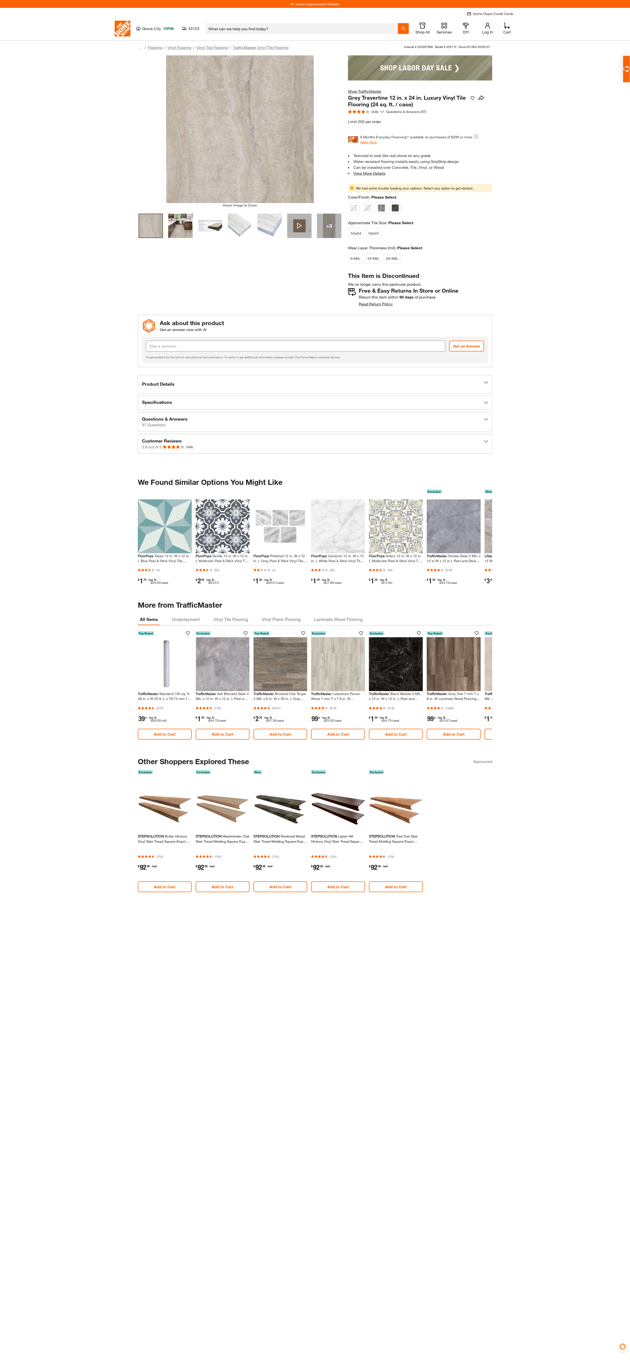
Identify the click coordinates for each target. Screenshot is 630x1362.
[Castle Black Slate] (395, 208)
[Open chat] (626, 69)
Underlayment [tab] (186, 619)
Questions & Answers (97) (406, 112)
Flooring (155, 47)
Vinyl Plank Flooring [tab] (281, 619)
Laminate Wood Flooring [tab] (338, 619)
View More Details (369, 173)
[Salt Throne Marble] (354, 208)
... (140, 48)
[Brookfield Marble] (367, 208)
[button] (315, 384)
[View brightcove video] (299, 226)
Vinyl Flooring (179, 47)
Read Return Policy (376, 303)
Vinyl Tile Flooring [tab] (231, 619)
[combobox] (301, 28)
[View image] (151, 226)
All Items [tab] (149, 619)
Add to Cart (164, 734)
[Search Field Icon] (403, 28)
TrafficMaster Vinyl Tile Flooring (260, 47)
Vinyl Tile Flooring (212, 47)
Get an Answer (466, 346)
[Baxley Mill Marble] (381, 208)
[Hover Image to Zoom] (240, 129)
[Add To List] (472, 98)
